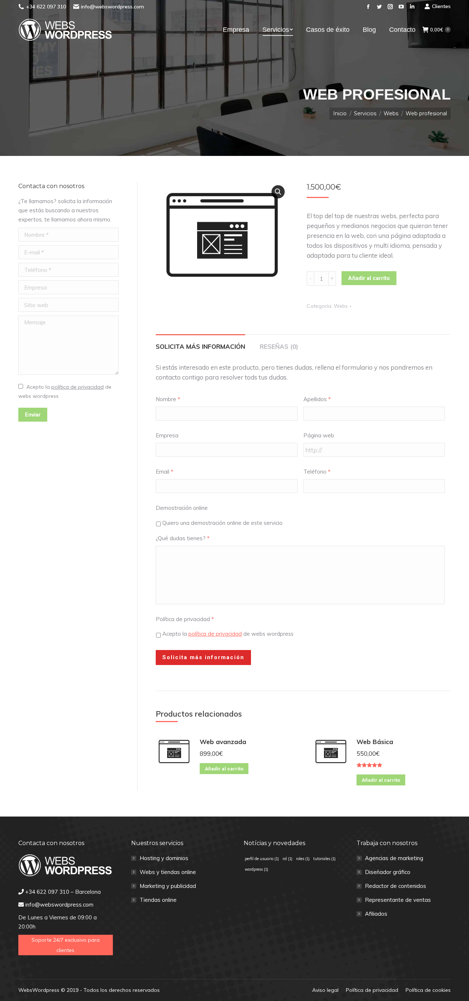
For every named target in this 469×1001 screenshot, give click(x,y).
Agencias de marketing (394, 858)
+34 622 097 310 (46, 6)
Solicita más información (200, 346)
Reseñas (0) (279, 346)
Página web (318, 435)
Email (164, 471)
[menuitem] (236, 30)
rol (287, 858)
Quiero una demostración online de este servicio (222, 522)
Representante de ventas (398, 899)
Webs (341, 306)
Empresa (167, 435)
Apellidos (317, 399)
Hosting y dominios (164, 858)
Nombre (168, 399)
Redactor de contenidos (395, 885)
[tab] (200, 342)
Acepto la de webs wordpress (227, 633)
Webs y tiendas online (168, 872)
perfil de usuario (262, 858)
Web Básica (375, 742)
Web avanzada (223, 742)
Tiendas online (158, 899)
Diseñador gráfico (387, 872)
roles (303, 858)
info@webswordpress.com (112, 6)
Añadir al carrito (369, 278)
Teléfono (316, 471)
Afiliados (376, 913)
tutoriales (324, 858)
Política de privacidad (185, 619)
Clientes (441, 6)
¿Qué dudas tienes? (183, 538)
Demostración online (182, 507)
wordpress (256, 869)
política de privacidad (215, 633)
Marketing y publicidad (168, 885)
